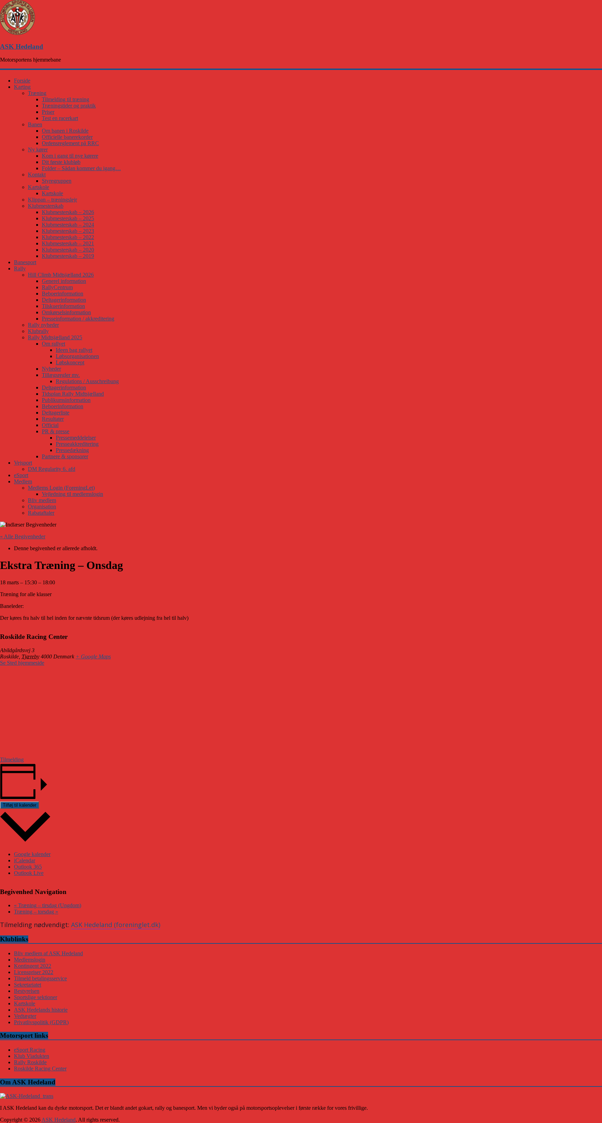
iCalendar (24, 860)
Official (50, 425)
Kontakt (37, 174)
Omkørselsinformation (66, 312)
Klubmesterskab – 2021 (68, 243)
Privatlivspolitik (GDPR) (41, 1022)
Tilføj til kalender (19, 805)
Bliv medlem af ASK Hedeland (48, 953)
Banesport (25, 262)
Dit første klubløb (61, 162)
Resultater (53, 419)
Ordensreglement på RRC (70, 143)
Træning (37, 93)
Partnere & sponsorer (65, 456)
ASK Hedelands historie (41, 1010)
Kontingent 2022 (32, 966)
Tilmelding (12, 759)
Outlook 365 (28, 867)
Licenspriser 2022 (33, 972)
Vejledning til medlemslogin (72, 494)
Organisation (42, 506)
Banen (35, 124)
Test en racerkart (60, 118)
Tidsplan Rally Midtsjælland (73, 394)
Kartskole (38, 187)
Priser (48, 112)
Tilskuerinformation (63, 306)
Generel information (64, 281)
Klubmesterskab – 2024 (68, 225)
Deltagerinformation (64, 300)
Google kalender (32, 854)
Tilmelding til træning (65, 99)
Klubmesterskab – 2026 (68, 212)
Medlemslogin (29, 960)
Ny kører (38, 149)
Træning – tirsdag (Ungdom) (47, 905)
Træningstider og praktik (69, 106)
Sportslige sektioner (35, 997)
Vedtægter (25, 1016)
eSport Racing (29, 1050)
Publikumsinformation (66, 400)
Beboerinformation (62, 293)
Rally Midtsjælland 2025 (55, 337)
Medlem (23, 481)
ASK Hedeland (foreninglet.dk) (115, 924)
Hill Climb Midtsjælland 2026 (61, 275)
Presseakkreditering (77, 444)
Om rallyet (53, 344)
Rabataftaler (41, 513)
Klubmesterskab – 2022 (68, 237)
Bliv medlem (42, 500)
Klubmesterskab (45, 206)
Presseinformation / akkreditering (78, 319)
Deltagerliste (55, 413)
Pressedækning (72, 450)
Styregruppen (56, 181)
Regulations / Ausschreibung (87, 381)
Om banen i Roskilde (65, 131)
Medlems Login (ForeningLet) (61, 488)
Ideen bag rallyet (74, 350)
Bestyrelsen (26, 991)
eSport (21, 475)
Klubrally (38, 331)
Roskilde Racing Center (40, 1068)
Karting (22, 87)
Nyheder (51, 369)
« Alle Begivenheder (22, 536)
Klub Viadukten (31, 1056)
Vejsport (23, 463)
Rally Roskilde (30, 1062)
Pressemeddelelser (76, 438)
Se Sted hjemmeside (22, 663)
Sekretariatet (27, 985)
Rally (20, 268)
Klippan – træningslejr (52, 200)
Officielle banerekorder (67, 137)
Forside (22, 81)
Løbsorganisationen (77, 356)
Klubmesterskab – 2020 (68, 250)
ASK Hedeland (21, 46)
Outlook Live (29, 873)
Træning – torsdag (36, 912)
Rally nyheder (43, 325)
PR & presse (55, 431)
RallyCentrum (57, 287)
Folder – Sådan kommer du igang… (81, 168)
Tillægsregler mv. (61, 375)
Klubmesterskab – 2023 (68, 231)
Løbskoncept (70, 362)
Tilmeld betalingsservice (40, 978)
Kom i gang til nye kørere (70, 156)
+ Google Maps (93, 656)
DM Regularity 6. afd (51, 469)
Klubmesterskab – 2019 (68, 256)
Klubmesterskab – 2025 (68, 218)
